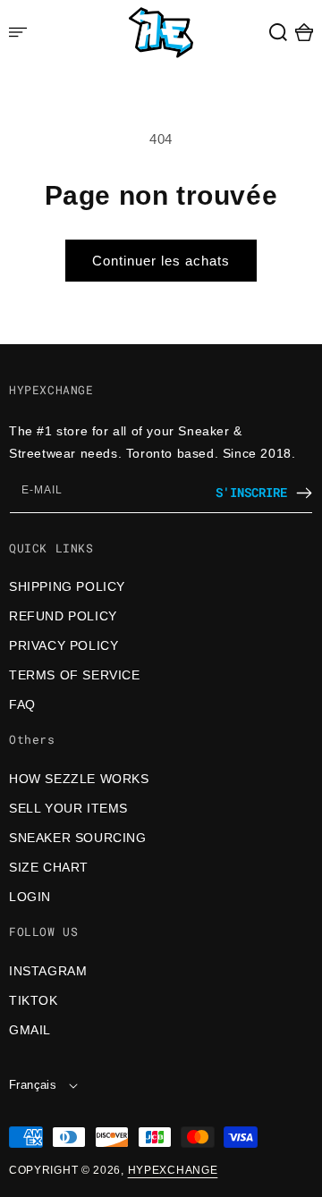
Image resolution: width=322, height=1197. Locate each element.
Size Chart (49, 867)
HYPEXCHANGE (173, 1170)
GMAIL (30, 1030)
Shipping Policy (67, 586)
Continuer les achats (161, 260)
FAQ (22, 704)
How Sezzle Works (79, 778)
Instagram (48, 971)
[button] (278, 32)
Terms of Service (74, 675)
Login (30, 896)
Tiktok (33, 1000)
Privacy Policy (63, 645)
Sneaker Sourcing (78, 837)
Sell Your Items (68, 808)
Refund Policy (63, 616)
